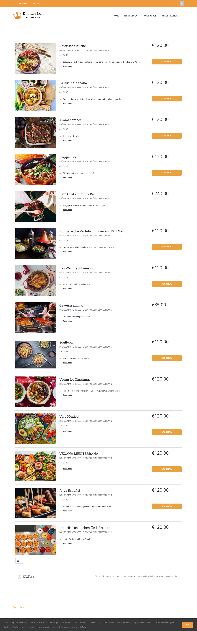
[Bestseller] (35, 377)
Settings (83, 627)
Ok (187, 624)
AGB (15, 613)
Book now (166, 61)
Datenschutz (18, 607)
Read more (67, 66)
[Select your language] (19, 561)
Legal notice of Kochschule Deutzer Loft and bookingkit (158, 576)
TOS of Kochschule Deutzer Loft (107, 576)
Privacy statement (128, 576)
